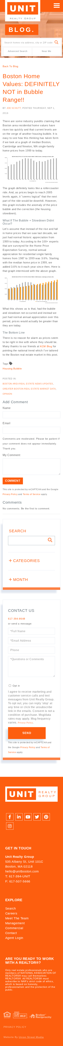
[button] (56, 42)
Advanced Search (17, 51)
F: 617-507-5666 (17, 881)
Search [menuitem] (10, 908)
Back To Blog (10, 66)
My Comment (11, 455)
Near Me (46, 51)
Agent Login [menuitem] (14, 938)
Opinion (7, 394)
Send (26, 733)
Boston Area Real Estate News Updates (28, 384)
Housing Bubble (12, 368)
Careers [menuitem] (11, 913)
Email (6, 423)
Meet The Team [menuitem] (17, 918)
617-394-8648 (16, 618)
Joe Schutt (14, 108)
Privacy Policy (10, 494)
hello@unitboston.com (22, 871)
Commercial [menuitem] (14, 928)
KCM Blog (46, 346)
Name (7, 408)
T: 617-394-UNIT (17, 876)
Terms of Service (32, 494)
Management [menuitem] (15, 923)
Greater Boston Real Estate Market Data (29, 389)
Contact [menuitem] (11, 933)
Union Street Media (31, 1037)
